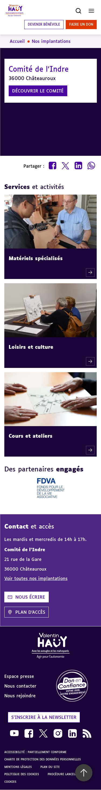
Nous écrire (30, 597)
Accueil (17, 41)
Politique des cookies (21, 774)
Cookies (10, 781)
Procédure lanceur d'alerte (69, 774)
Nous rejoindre (20, 695)
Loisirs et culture (31, 347)
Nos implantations (51, 41)
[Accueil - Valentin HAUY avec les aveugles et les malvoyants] (50, 646)
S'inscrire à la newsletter (43, 717)
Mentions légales (18, 766)
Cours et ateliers (31, 436)
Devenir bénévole (44, 24)
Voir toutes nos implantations (36, 578)
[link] (76, 686)
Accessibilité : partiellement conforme (35, 752)
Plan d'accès (30, 612)
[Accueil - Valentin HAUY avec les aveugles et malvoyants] (14, 10)
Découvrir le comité (38, 91)
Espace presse (19, 676)
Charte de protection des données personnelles (42, 759)
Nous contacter (20, 686)
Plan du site (50, 766)
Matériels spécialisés (36, 258)
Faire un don (81, 24)
